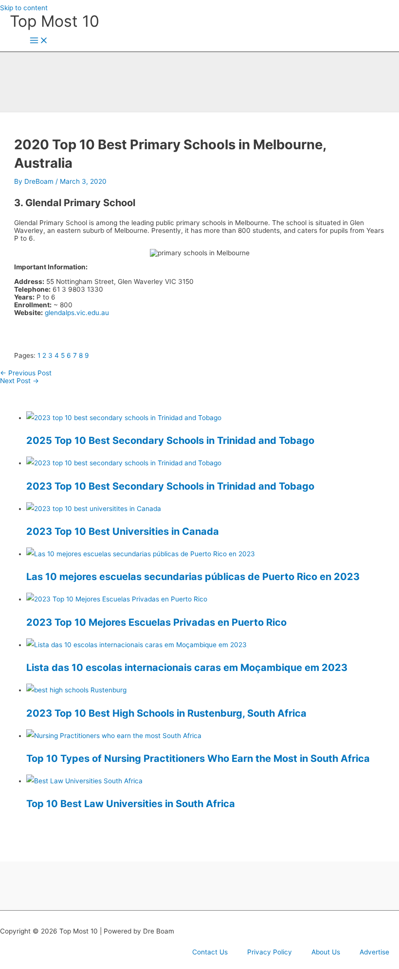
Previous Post (26, 373)
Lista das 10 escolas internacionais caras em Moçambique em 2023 (186, 667)
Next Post (19, 381)
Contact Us (210, 952)
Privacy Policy (269, 952)
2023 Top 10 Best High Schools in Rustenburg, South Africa (166, 713)
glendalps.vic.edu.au (77, 313)
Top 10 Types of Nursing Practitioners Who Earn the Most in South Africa (198, 758)
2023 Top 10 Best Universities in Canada (122, 531)
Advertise (374, 952)
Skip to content (24, 8)
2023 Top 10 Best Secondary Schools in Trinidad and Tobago (170, 486)
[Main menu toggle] (39, 41)
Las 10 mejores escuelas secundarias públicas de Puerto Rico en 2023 (193, 576)
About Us (325, 952)
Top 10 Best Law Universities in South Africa (130, 804)
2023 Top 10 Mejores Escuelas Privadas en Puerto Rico (156, 622)
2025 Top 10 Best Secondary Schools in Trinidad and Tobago (170, 440)
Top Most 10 (54, 21)
